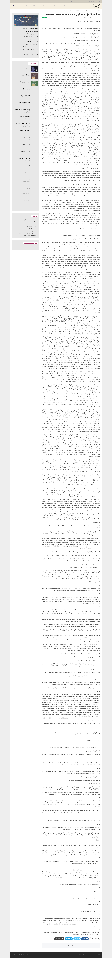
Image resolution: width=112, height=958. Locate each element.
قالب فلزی (34, 231)
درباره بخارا (93, 1)
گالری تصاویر (62, 6)
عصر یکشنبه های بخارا (25, 130)
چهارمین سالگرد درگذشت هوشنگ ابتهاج (22, 110)
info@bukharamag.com (26, 49)
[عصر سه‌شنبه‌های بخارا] (34, 83)
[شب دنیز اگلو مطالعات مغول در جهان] (34, 125)
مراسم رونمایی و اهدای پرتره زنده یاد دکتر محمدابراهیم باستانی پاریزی (27, 234)
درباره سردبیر (88, 1)
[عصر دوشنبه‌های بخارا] (34, 90)
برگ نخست (98, 1)
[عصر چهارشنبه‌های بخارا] (34, 76)
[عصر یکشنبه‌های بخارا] (34, 97)
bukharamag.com (23, 52)
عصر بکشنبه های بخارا (25, 116)
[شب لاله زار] (34, 167)
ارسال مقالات (82, 1)
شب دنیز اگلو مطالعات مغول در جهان (23, 124)
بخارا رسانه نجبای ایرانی (31, 226)
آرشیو (54, 6)
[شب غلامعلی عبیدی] (34, 69)
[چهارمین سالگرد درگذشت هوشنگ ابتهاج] (34, 111)
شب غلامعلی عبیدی (25, 67)
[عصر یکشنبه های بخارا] (34, 132)
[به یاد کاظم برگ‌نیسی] (34, 188)
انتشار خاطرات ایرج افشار (30, 224)
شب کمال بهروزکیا (26, 144)
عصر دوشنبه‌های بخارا (25, 88)
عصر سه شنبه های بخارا (24, 102)
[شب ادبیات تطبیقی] (34, 153)
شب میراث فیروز (26, 137)
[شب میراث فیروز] (34, 139)
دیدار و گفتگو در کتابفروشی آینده (31, 6)
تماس (72, 1)
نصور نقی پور (14, 955)
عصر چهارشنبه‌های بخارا (25, 74)
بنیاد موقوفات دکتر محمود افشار (29, 229)
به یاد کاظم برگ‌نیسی (25, 187)
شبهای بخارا (45, 6)
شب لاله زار (27, 165)
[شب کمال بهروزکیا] (34, 146)
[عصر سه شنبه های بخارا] (34, 104)
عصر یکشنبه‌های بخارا (25, 95)
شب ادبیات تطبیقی (25, 151)
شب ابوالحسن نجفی (25, 180)
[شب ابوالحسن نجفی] (34, 181)
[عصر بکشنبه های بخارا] (34, 118)
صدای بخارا (70, 6)
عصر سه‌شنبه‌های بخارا (25, 81)
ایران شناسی (44, 17)
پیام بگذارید (70, 945)
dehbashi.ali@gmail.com (26, 47)
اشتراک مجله (77, 1)
